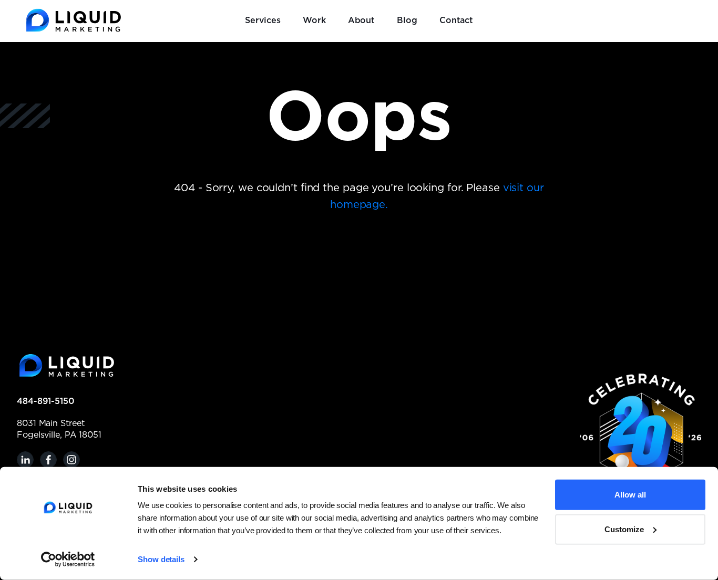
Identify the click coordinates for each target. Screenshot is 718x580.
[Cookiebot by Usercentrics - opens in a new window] (68, 559)
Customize (624, 528)
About (361, 20)
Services (263, 20)
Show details (161, 559)
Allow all (630, 494)
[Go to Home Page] (73, 20)
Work (314, 20)
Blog (407, 20)
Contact (456, 20)
